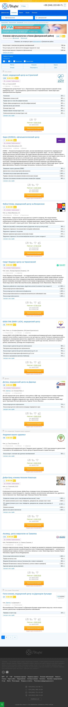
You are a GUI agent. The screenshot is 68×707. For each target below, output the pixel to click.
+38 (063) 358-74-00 (35, 695)
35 (4, 325)
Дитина (7, 378)
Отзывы (12, 67)
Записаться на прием (34, 128)
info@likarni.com (35, 699)
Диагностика (5, 12)
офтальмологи (37, 41)
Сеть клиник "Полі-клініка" (12, 590)
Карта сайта (11, 679)
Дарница (8, 390)
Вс (11, 61)
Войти (9, 681)
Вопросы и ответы (26, 681)
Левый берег (18, 61)
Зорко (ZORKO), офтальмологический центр (21, 137)
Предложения (21, 679)
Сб (6, 61)
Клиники (14, 12)
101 (4, 537)
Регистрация (15, 681)
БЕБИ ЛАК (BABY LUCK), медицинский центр (21, 322)
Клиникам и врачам (20, 676)
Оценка (56, 65)
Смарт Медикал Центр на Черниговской (19, 262)
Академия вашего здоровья (14, 435)
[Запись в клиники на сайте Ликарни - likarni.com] (10, 6)
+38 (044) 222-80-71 (53, 5)
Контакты (42, 679)
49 (4, 265)
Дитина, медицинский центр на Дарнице (19, 382)
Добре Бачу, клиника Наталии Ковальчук (19, 478)
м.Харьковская (18, 393)
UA (65, 4)
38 (4, 385)
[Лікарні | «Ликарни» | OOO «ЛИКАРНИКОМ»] (34, 652)
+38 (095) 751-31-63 (35, 692)
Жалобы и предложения (54, 679)
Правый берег (29, 61)
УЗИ (11, 676)
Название (33, 65)
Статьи (4, 679)
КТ (7, 676)
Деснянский (16, 38)
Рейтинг (12, 65)
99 (4, 438)
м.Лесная (15, 215)
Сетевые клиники (32, 679)
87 (4, 597)
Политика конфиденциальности (43, 681)
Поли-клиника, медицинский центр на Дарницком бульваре (27, 594)
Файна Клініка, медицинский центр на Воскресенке (24, 204)
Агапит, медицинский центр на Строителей (20, 75)
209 (4, 78)
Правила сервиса (33, 676)
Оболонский (24, 38)
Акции (27, 12)
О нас (3, 681)
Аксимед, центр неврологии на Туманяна (20, 534)
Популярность (34, 67)
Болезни (34, 12)
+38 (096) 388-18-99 (35, 689)
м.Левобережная (7, 148)
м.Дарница (7, 86)
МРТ (3, 676)
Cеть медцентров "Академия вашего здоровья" (17, 431)
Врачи (21, 12)
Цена (55, 67)
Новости (57, 676)
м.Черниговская (24, 215)
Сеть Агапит (8, 71)
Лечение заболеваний (46, 676)
